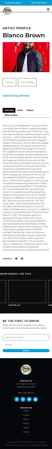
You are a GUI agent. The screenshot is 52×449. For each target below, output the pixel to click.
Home (26, 411)
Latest (26, 428)
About (26, 419)
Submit (26, 351)
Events (26, 415)
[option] (25, 293)
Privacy (26, 423)
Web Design (19, 445)
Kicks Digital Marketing (37, 445)
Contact (26, 432)
